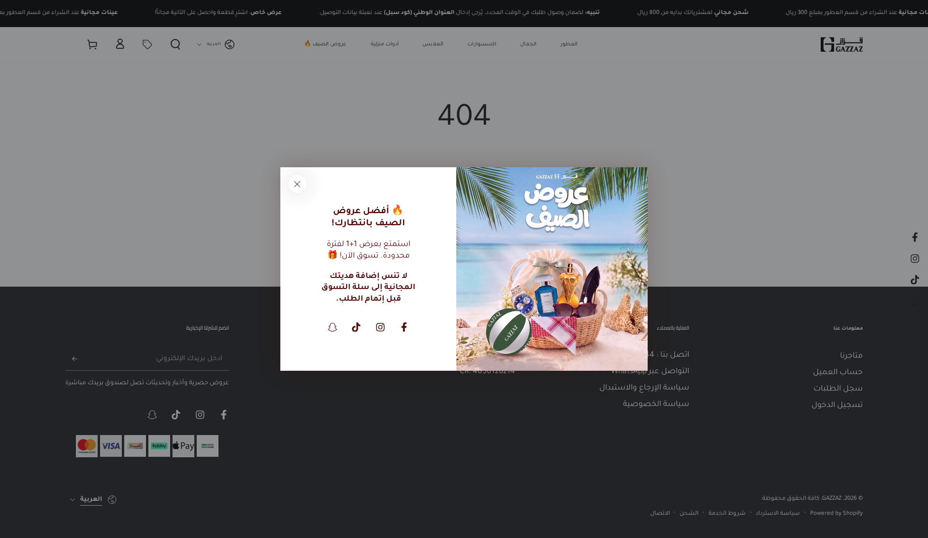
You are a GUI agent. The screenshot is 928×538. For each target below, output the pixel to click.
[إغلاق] (297, 184)
